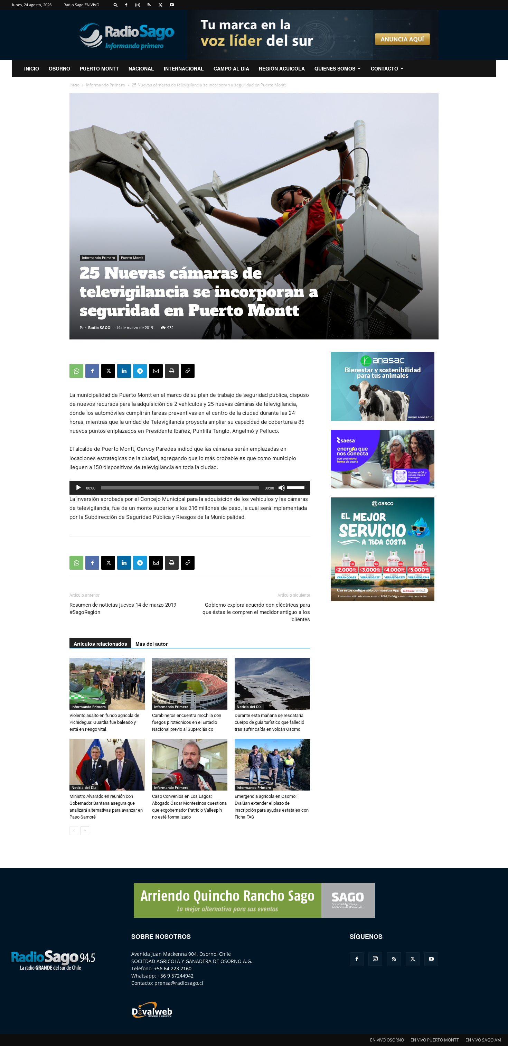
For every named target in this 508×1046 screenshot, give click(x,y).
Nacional (141, 68)
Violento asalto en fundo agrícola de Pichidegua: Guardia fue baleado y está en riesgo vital (104, 722)
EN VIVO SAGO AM (483, 1040)
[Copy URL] (188, 371)
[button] (116, 4)
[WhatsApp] (76, 371)
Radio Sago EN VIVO (82, 4)
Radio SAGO (99, 327)
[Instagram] (137, 5)
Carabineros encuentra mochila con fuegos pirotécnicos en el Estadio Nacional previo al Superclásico (186, 722)
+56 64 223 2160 (172, 968)
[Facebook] (126, 5)
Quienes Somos (334, 68)
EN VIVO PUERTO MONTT (435, 1040)
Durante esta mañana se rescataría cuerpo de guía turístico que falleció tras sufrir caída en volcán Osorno (269, 722)
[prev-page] (73, 830)
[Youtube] (172, 5)
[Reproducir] (78, 487)
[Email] (156, 371)
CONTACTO (384, 68)
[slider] (297, 487)
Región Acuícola (282, 68)
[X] (160, 5)
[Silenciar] (281, 487)
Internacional (184, 68)
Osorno (59, 68)
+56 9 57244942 (176, 975)
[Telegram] (140, 371)
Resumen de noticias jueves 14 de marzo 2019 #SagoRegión (122, 608)
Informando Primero (105, 85)
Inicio (74, 85)
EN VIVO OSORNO (387, 1040)
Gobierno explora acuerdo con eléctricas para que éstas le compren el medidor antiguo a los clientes (256, 612)
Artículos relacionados (100, 643)
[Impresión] (172, 371)
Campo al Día (231, 68)
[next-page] (85, 830)
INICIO (31, 68)
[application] (189, 488)
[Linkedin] (124, 371)
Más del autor (151, 643)
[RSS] (149, 5)
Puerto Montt (99, 68)
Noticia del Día (249, 706)
